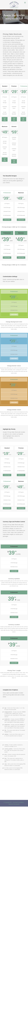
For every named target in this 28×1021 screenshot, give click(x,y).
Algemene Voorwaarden (14, 804)
